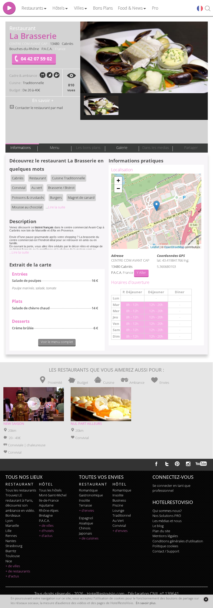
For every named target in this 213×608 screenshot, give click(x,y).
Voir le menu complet (57, 341)
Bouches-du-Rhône (24, 48)
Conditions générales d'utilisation (177, 541)
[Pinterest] (177, 464)
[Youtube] (201, 464)
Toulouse (12, 556)
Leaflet (154, 247)
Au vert (36, 187)
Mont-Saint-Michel (52, 495)
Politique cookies (165, 546)
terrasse (85, 505)
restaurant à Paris (18, 500)
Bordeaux (12, 515)
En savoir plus (146, 603)
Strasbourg (13, 545)
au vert (118, 520)
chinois (84, 528)
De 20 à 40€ (31, 90)
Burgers (56, 197)
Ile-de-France (49, 500)
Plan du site (161, 531)
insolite (84, 500)
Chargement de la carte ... (155, 211)
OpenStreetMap (174, 247)
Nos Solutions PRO (166, 515)
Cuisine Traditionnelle (68, 178)
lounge (118, 510)
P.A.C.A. (47, 48)
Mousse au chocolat (27, 207)
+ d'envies (86, 510)
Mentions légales (165, 536)
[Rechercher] (207, 8)
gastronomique (91, 495)
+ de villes (12, 566)
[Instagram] (188, 464)
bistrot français (44, 227)
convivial (119, 525)
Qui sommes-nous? (167, 510)
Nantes (10, 540)
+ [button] (118, 180)
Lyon (9, 520)
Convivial (18, 187)
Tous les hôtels (50, 490)
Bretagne (46, 515)
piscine (117, 505)
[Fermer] (206, 599)
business (119, 500)
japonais (85, 533)
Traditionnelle (33, 82)
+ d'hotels (46, 530)
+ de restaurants (17, 571)
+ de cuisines (88, 538)
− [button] (118, 188)
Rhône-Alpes (48, 510)
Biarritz (10, 551)
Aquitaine (46, 505)
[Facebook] (156, 464)
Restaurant (37, 178)
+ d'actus (12, 576)
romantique (88, 490)
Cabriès (67, 43)
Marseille (12, 525)
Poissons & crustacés (28, 197)
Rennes (11, 535)
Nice (8, 561)
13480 (54, 43)
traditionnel (121, 515)
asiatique (86, 523)
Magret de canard (81, 197)
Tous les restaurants (20, 490)
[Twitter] (167, 464)
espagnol (86, 518)
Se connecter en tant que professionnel (171, 488)
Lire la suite (55, 207)
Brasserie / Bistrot (61, 187)
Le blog (158, 525)
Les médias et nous (167, 520)
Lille (8, 530)
